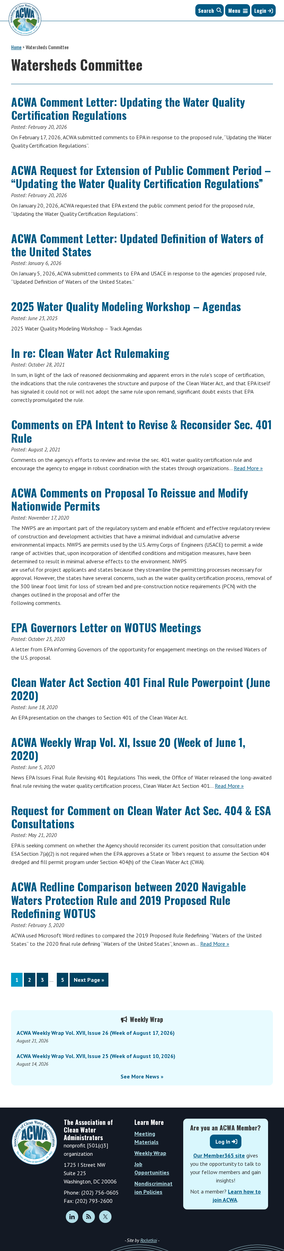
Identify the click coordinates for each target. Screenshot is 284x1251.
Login (261, 10)
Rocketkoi (148, 1240)
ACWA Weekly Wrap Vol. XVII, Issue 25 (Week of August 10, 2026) (96, 1055)
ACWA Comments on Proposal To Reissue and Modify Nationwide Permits (129, 499)
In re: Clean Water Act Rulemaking (90, 353)
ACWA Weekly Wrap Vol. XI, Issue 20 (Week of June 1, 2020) (128, 748)
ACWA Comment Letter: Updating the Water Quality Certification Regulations (128, 108)
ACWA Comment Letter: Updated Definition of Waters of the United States (137, 244)
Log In (222, 1141)
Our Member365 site (219, 1155)
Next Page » (88, 981)
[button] (234, 10)
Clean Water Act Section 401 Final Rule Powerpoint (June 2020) (140, 688)
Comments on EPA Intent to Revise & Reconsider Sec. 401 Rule (141, 431)
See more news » (142, 1076)
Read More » (248, 468)
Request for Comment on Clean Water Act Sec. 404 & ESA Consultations (141, 816)
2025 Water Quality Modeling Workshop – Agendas (126, 306)
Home (16, 47)
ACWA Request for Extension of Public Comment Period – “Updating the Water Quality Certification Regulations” (141, 176)
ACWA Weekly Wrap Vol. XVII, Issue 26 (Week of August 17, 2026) (96, 1032)
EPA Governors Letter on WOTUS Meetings (106, 627)
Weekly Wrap (150, 1152)
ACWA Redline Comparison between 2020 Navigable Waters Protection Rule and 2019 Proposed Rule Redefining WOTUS (128, 899)
